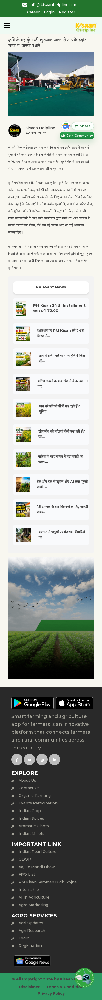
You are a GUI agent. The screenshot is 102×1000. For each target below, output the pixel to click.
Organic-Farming (35, 795)
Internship (29, 889)
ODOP (25, 859)
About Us (27, 780)
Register (67, 12)
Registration (30, 945)
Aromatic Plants (34, 826)
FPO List (27, 874)
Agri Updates (31, 923)
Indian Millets (31, 833)
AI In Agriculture (34, 897)
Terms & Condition (64, 987)
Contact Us (29, 788)
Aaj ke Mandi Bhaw (37, 866)
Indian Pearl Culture (37, 851)
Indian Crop (30, 810)
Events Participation (38, 803)
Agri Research (32, 930)
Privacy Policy (51, 993)
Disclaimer (29, 987)
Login (49, 12)
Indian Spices (31, 818)
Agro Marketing (33, 904)
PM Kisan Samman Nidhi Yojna (48, 882)
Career (33, 12)
